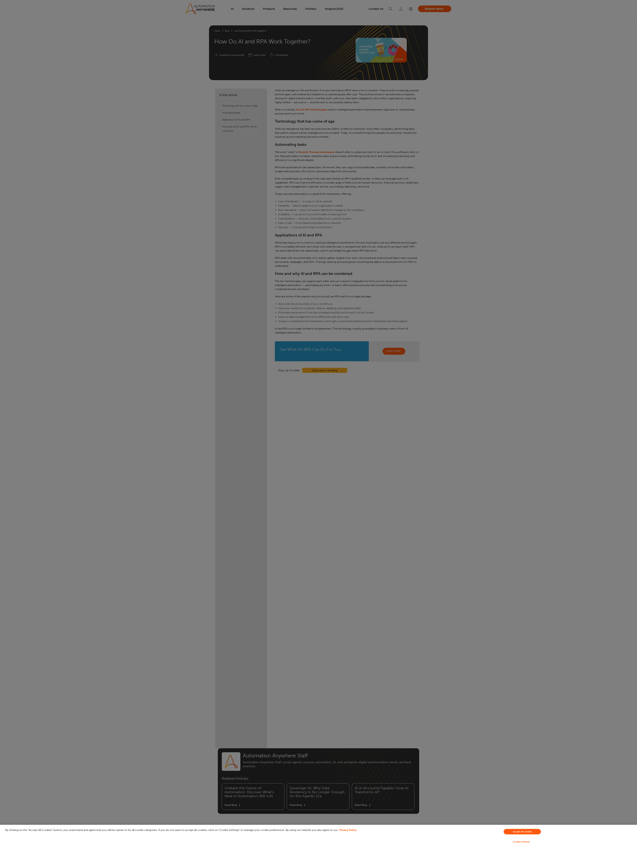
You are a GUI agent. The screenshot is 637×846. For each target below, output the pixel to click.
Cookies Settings (521, 842)
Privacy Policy (347, 830)
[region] (318, 835)
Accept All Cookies (522, 831)
